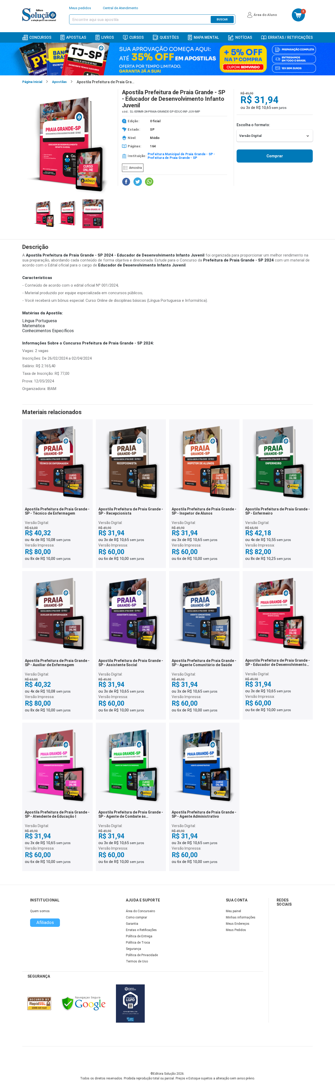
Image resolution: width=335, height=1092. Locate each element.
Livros (107, 37)
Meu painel (233, 911)
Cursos (136, 37)
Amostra (135, 168)
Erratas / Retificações (290, 37)
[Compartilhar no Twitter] (137, 181)
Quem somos (40, 911)
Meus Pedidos (236, 930)
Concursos (40, 37)
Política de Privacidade (142, 955)
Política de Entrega (139, 936)
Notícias (243, 37)
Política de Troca (138, 942)
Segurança (133, 949)
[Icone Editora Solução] (40, 14)
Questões (169, 37)
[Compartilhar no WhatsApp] (149, 181)
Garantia (132, 924)
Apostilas (76, 37)
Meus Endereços (237, 924)
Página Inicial (32, 82)
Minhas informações (240, 917)
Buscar (222, 19)
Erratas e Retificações (141, 930)
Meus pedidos (80, 8)
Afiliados (45, 922)
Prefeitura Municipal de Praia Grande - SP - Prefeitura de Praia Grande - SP (181, 156)
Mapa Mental (206, 37)
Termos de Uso (137, 961)
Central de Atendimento (120, 8)
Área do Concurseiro (140, 911)
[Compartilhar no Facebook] (126, 181)
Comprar (274, 156)
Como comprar (136, 917)
